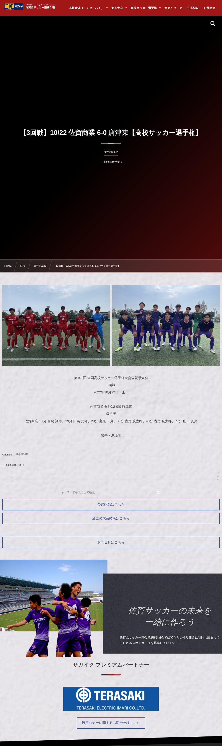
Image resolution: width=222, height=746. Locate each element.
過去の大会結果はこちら (111, 518)
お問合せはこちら (111, 542)
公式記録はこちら (110, 505)
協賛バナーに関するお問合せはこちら (111, 723)
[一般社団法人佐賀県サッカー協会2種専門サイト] (30, 6)
